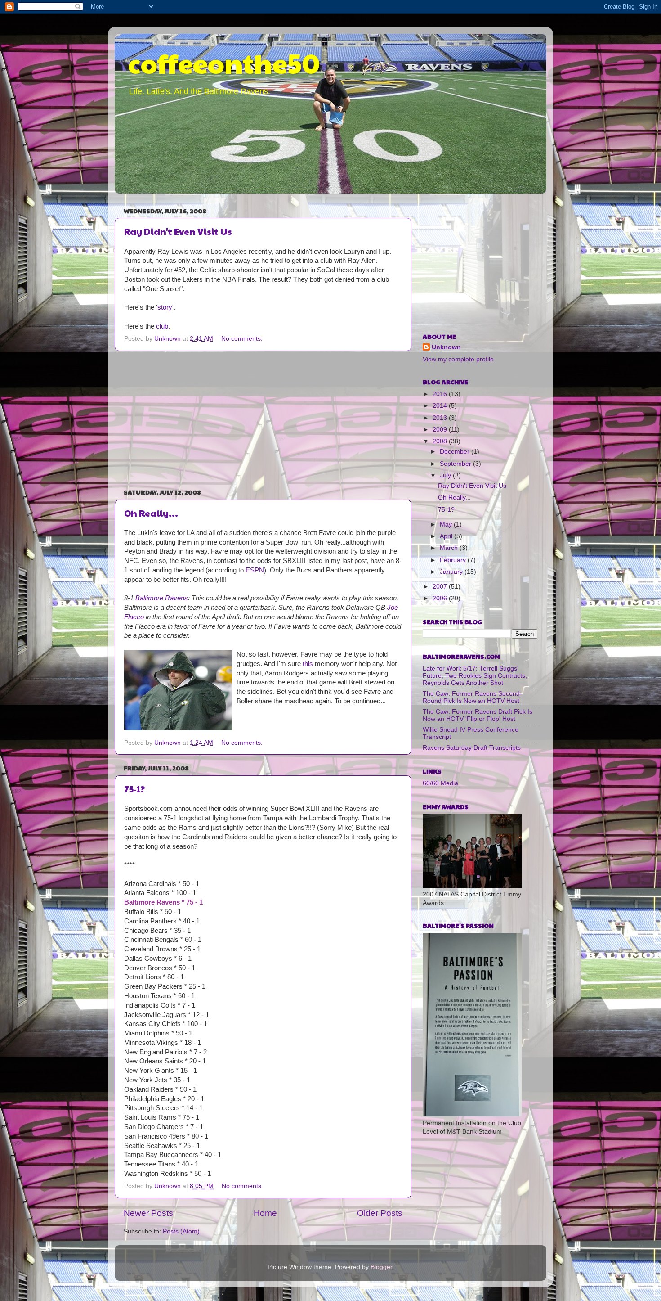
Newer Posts (148, 1213)
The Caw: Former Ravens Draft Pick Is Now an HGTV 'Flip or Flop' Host (477, 715)
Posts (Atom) (181, 1231)
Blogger (381, 1267)
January (452, 571)
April (447, 536)
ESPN (255, 570)
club (162, 326)
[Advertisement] (263, 419)
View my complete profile (458, 359)
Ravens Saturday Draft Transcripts (472, 747)
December (455, 451)
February (454, 560)
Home (265, 1213)
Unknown (446, 347)
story (164, 307)
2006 (441, 598)
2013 (441, 417)
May (447, 524)
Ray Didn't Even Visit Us (178, 231)
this (309, 663)
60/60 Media (440, 783)
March (450, 548)
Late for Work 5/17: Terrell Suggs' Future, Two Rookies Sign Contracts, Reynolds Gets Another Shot (475, 675)
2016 (441, 394)
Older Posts (379, 1213)
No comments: (242, 338)
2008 (441, 441)
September (456, 463)
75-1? (134, 789)
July (446, 475)
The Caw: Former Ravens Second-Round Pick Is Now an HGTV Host (472, 697)
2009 (441, 429)
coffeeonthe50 (224, 62)
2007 (441, 586)
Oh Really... (151, 513)
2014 (441, 405)
